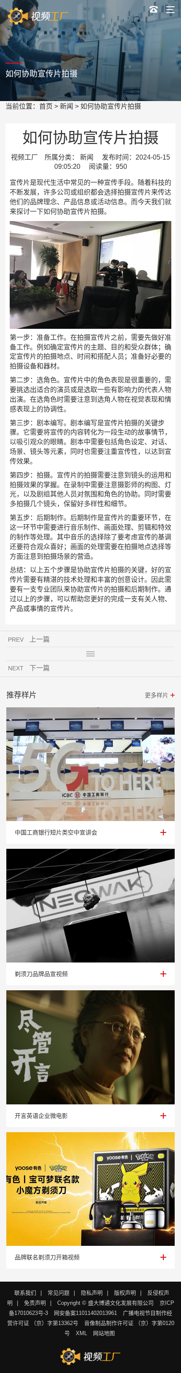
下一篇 (39, 668)
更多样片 (156, 695)
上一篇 (39, 639)
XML (81, 1333)
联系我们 (25, 1293)
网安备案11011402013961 (85, 1313)
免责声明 (35, 1303)
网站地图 (104, 1333)
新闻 (66, 106)
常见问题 (58, 1293)
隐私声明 (92, 1293)
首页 (46, 106)
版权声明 (125, 1293)
